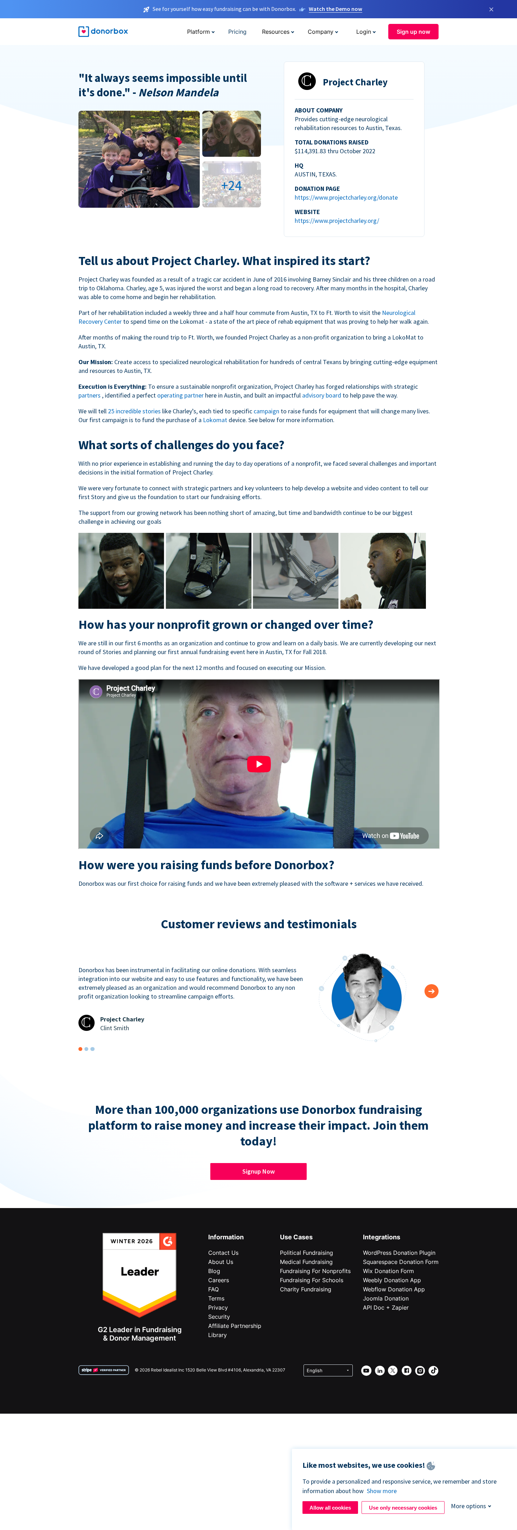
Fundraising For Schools (311, 1280)
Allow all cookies (330, 1508)
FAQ (213, 1289)
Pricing (237, 31)
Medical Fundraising (306, 1261)
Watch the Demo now (335, 8)
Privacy (218, 1307)
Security (219, 1316)
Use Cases (296, 1237)
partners (90, 395)
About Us (220, 1261)
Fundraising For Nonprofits (315, 1270)
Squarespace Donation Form (401, 1261)
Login (363, 31)
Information (226, 1237)
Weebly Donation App (392, 1280)
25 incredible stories (135, 411)
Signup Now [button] (258, 1171)
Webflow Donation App (394, 1289)
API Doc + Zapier (386, 1307)
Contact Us (223, 1252)
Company (320, 31)
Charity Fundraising (305, 1289)
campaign (267, 411)
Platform (198, 31)
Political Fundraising (306, 1252)
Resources (275, 31)
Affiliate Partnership (234, 1325)
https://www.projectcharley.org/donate (346, 197)
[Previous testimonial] (432, 991)
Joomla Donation (386, 1298)
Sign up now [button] (413, 31)
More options (468, 1506)
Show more (382, 1491)
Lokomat (216, 420)
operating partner (181, 395)
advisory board (322, 395)
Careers (218, 1280)
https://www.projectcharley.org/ (337, 221)
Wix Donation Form (388, 1270)
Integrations (381, 1237)
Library (217, 1334)
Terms (216, 1298)
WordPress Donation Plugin (399, 1252)
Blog (214, 1270)
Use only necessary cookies (403, 1508)
